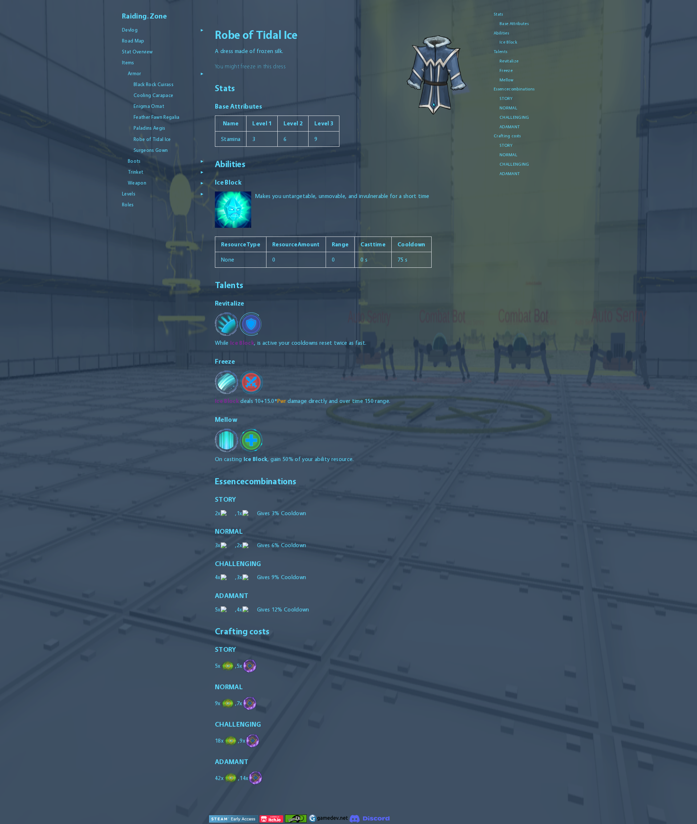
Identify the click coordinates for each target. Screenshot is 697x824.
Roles (128, 204)
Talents (500, 51)
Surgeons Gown (151, 150)
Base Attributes (514, 23)
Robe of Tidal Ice (152, 139)
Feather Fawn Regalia (157, 117)
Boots (134, 161)
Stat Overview (137, 51)
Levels (128, 194)
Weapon (137, 183)
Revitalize (509, 61)
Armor (134, 73)
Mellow (506, 79)
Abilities (501, 33)
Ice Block (508, 42)
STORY (506, 98)
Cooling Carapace (153, 95)
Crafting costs (507, 135)
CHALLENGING (514, 117)
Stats (498, 14)
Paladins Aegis (150, 128)
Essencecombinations (514, 89)
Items (128, 62)
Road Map (133, 41)
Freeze (506, 70)
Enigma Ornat (149, 106)
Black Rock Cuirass (154, 84)
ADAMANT (509, 126)
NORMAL (508, 107)
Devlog (130, 30)
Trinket (135, 172)
